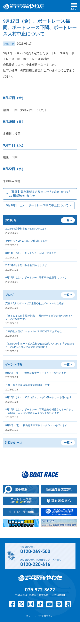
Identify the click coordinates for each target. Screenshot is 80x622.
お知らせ (9, 43)
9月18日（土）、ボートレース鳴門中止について (37, 205)
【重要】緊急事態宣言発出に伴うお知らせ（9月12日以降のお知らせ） (40, 193)
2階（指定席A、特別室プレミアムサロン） (42, 563)
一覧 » (68, 294)
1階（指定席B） (35, 550)
